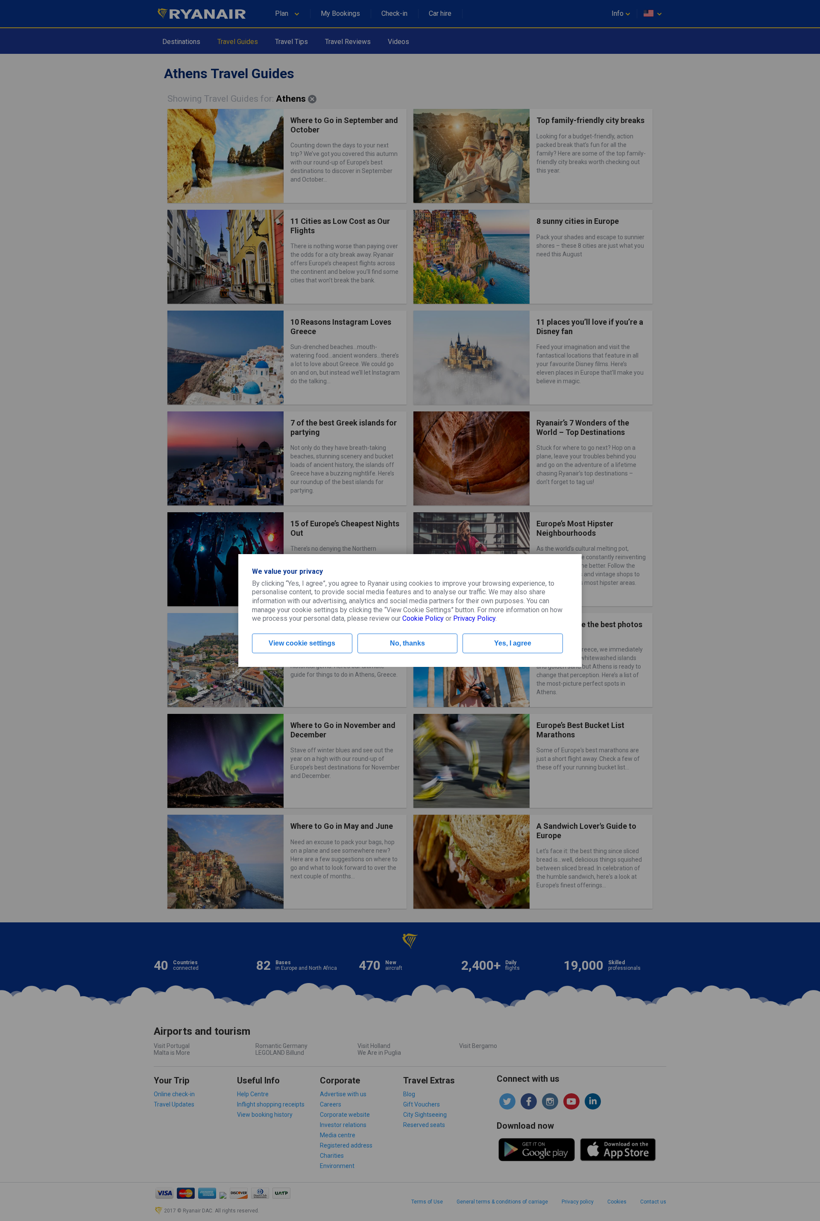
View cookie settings (302, 643)
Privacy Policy (474, 618)
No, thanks (407, 643)
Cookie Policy (423, 618)
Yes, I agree (512, 643)
